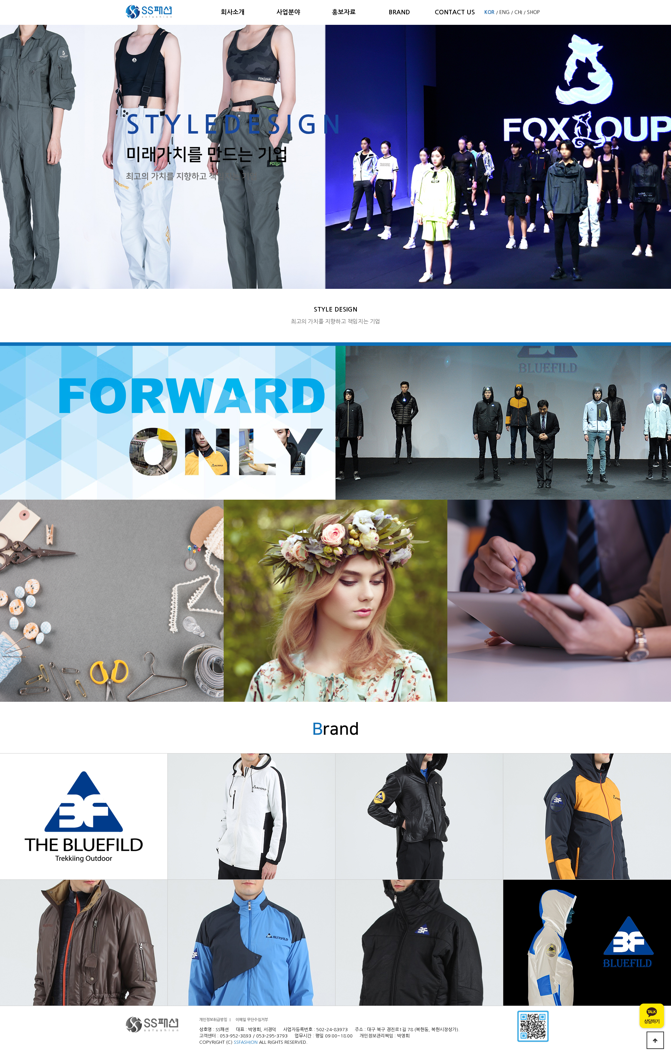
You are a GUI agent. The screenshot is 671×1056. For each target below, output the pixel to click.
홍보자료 (344, 12)
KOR (489, 12)
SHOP (533, 12)
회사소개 (233, 12)
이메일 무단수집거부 (252, 1020)
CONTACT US (455, 12)
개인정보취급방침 (213, 1020)
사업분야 (288, 12)
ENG (504, 12)
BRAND (399, 12)
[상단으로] (655, 1040)
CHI (518, 12)
